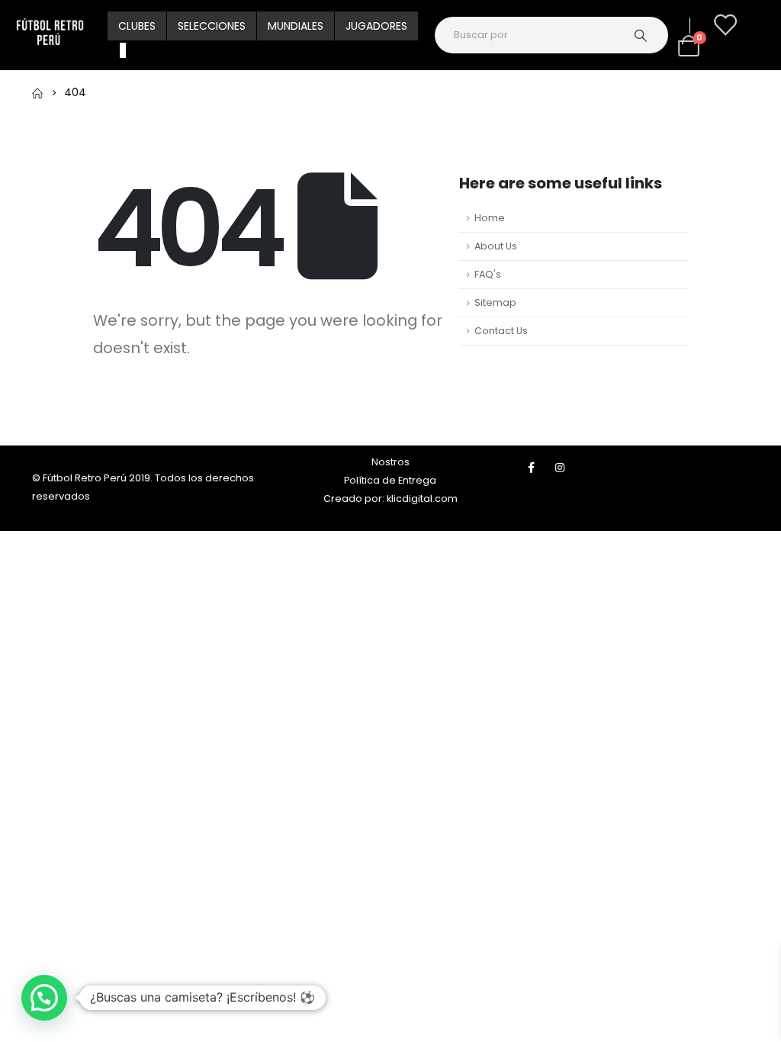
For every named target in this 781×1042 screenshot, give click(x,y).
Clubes (137, 26)
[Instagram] (559, 467)
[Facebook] (531, 467)
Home (489, 217)
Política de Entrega (390, 480)
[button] (44, 998)
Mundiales (295, 26)
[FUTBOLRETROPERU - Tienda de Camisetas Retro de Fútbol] (50, 35)
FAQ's (487, 274)
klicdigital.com (422, 498)
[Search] (648, 35)
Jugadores (376, 26)
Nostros (390, 461)
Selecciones (212, 26)
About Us (495, 246)
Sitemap (495, 302)
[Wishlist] (725, 24)
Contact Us (501, 330)
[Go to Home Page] (37, 92)
